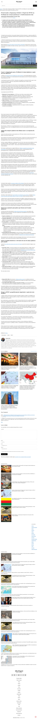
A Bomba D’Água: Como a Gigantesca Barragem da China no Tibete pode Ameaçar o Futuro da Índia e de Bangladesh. (23, 482)
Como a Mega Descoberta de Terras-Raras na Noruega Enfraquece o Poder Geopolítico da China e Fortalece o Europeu (23, 507)
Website (2, 447)
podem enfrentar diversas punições (20, 211)
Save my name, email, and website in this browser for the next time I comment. (13, 451)
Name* (2, 440)
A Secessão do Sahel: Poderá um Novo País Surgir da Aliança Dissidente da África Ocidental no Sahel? (9, 368)
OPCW (20, 69)
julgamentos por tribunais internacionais (26, 234)
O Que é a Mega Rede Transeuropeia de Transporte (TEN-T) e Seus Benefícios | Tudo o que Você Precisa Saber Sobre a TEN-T (24, 645)
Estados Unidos (34, 539)
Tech (32, 546)
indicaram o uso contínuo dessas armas (28, 249)
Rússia (33, 545)
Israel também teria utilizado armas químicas (21, 194)
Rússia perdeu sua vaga (20, 279)
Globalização (34, 540)
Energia (33, 537)
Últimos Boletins (19, 708)
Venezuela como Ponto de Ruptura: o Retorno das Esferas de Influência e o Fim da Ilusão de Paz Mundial (28, 368)
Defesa (14, 17)
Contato (19, 715)
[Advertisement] (19, 31)
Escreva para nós (19, 713)
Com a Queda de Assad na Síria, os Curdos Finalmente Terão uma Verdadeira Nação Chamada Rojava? (23, 499)
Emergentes (34, 536)
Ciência (33, 530)
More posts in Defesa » (34, 351)
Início (1, 8)
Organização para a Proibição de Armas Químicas (14, 75)
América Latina (34, 527)
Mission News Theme (16, 717)
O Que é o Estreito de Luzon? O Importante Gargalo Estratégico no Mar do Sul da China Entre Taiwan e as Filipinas (9, 386)
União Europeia (34, 549)
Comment (2, 429)
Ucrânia (33, 547)
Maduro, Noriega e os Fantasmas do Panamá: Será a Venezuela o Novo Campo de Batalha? (23, 515)
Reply (2, 422)
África (33, 525)
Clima (33, 531)
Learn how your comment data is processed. (23, 456)
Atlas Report (19, 1)
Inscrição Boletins (19, 709)
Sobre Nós (19, 711)
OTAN (33, 543)
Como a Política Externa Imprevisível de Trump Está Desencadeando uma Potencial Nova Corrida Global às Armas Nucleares (23, 587)
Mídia (33, 542)
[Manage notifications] (35, 717)
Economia (33, 534)
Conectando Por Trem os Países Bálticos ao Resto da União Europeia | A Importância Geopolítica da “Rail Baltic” (23, 657)
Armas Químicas (4, 335)
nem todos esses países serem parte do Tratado (13, 244)
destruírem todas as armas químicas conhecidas (15, 44)
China (33, 528)
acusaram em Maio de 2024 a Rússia (17, 183)
